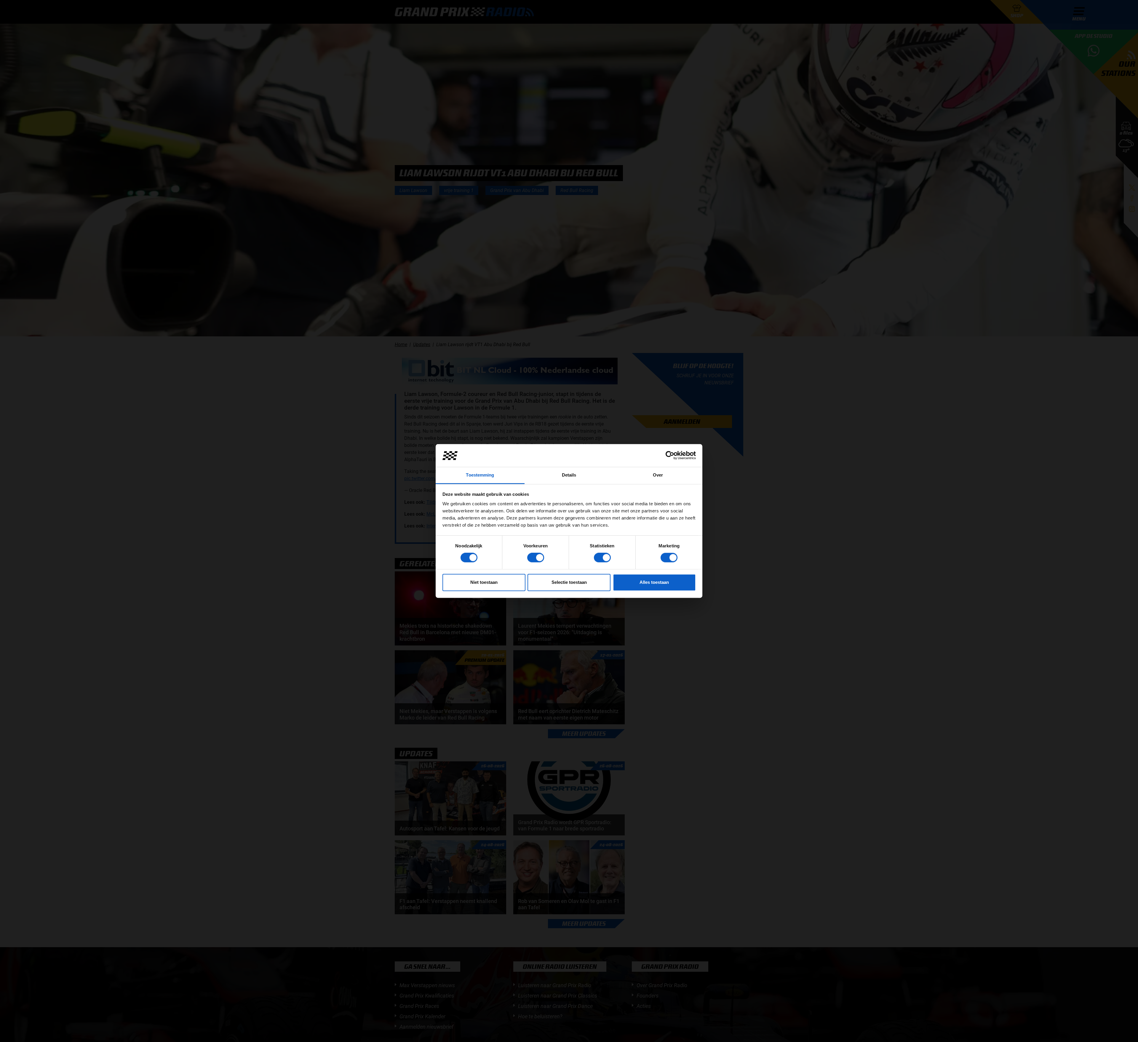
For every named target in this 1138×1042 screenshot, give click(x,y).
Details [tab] (569, 474)
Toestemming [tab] (480, 474)
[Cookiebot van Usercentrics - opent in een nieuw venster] (670, 455)
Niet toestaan (484, 582)
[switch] (535, 557)
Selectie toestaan (569, 582)
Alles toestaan (654, 582)
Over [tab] (658, 474)
